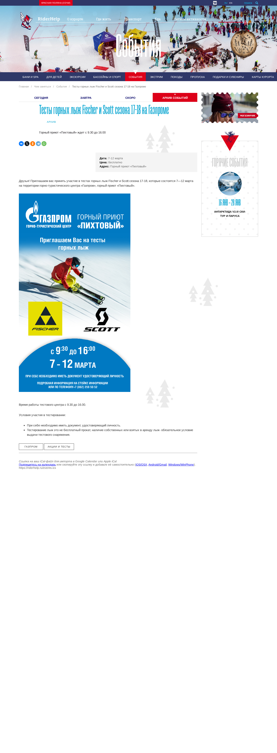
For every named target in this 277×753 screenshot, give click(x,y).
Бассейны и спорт (107, 77)
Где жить (103, 19)
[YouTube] (219, 3)
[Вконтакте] (215, 3)
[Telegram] (38, 143)
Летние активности (190, 19)
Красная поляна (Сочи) (55, 3)
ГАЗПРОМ (31, 446)
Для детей (54, 77)
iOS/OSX (141, 464)
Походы (177, 77)
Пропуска (197, 77)
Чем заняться (230, 19)
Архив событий (175, 97)
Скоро (130, 97)
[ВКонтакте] (21, 143)
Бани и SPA (31, 77)
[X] (27, 143)
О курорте (75, 19)
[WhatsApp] (44, 143)
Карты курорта (263, 77)
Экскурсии (77, 77)
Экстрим (156, 77)
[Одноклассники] (32, 143)
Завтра (85, 97)
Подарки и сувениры (228, 77)
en (230, 3)
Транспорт (133, 19)
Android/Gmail (157, 464)
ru (225, 3)
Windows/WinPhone (181, 464)
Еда (158, 19)
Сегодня (41, 97)
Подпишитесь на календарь (37, 464)
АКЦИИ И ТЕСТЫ (59, 446)
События (135, 77)
